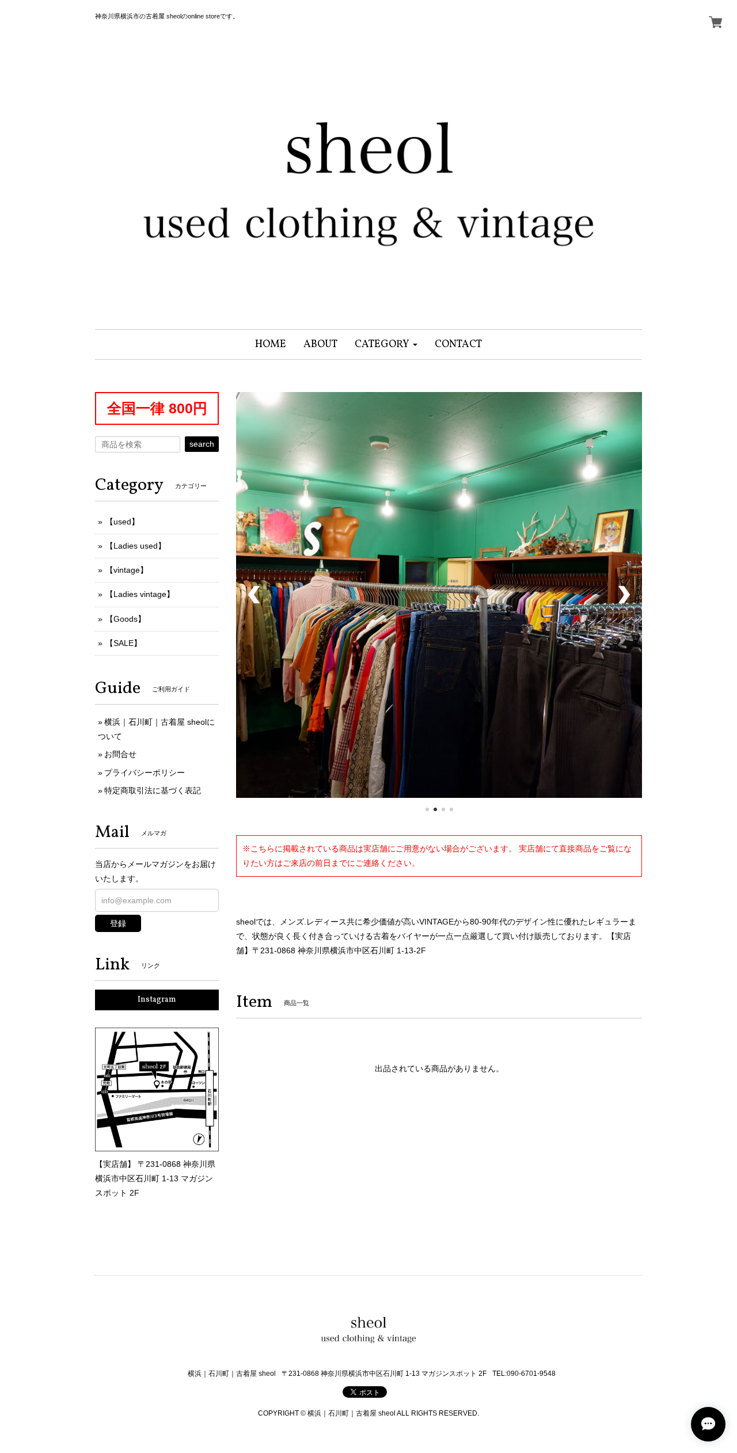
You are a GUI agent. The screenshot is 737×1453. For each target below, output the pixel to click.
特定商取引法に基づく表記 (152, 790)
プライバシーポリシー (144, 772)
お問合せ (120, 754)
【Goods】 (125, 618)
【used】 (122, 521)
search (201, 443)
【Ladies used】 (135, 545)
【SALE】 (123, 643)
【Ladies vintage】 (139, 594)
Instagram (157, 999)
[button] (386, 344)
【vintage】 (126, 570)
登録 (118, 923)
